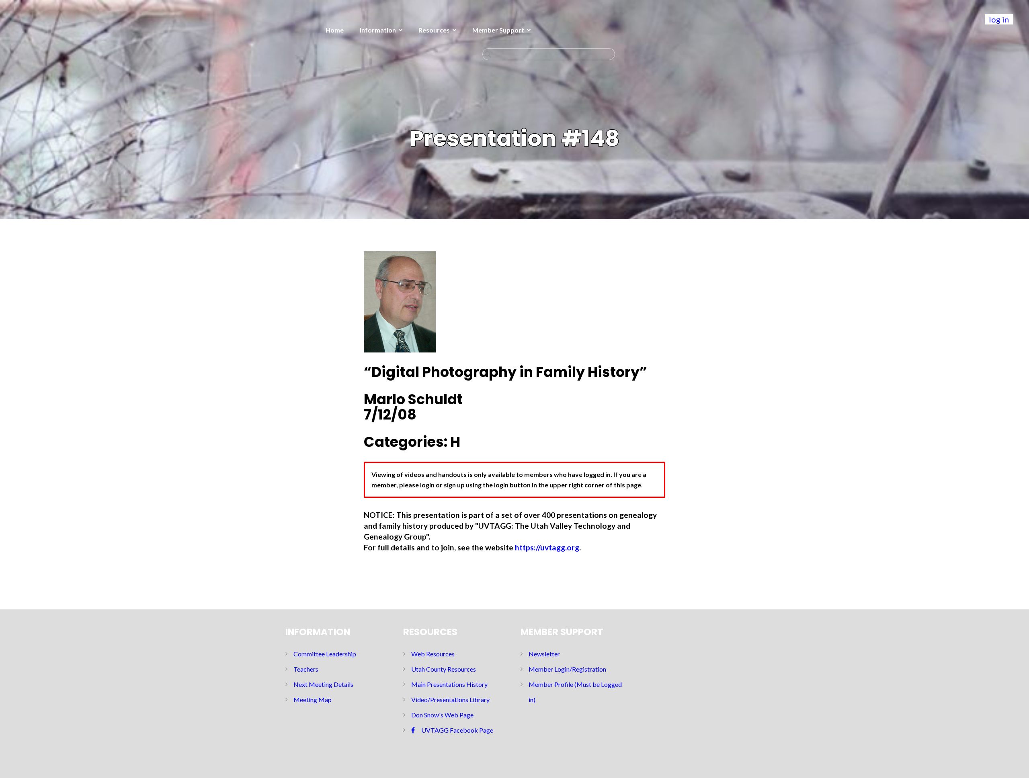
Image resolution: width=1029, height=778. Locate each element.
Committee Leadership (324, 654)
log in (999, 19)
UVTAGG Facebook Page (457, 730)
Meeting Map (312, 699)
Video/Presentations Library (450, 699)
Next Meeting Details (323, 684)
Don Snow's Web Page (442, 715)
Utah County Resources (443, 669)
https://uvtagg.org (547, 547)
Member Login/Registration (567, 669)
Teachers (305, 669)
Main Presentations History (449, 684)
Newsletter (544, 654)
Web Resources (433, 654)
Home (335, 30)
